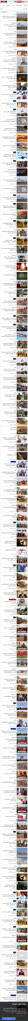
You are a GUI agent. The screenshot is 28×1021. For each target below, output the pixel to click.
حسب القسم (4, 12)
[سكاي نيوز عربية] (19, 2)
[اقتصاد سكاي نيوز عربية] (9, 2)
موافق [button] (8, 1018)
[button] (1, 9)
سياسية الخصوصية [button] (22, 1015)
